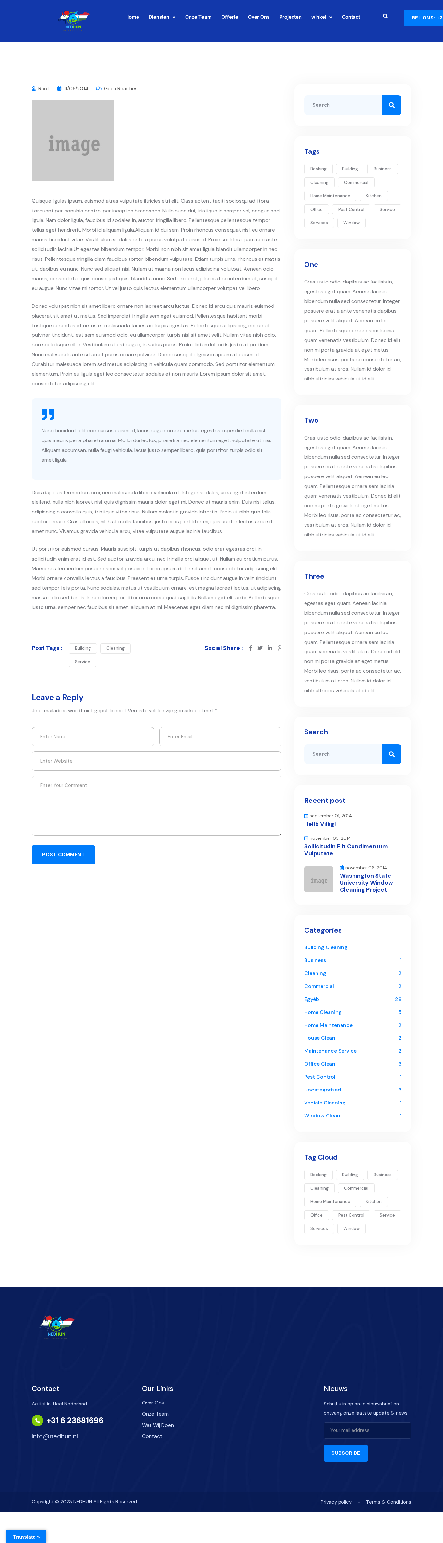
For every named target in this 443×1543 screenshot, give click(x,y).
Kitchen (374, 196)
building (83, 648)
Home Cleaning (323, 1012)
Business (383, 169)
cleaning (115, 648)
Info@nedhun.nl (55, 1436)
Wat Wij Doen (158, 1425)
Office (316, 209)
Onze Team (198, 17)
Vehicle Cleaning (325, 1102)
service (82, 662)
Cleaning (315, 973)
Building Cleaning (326, 947)
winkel (318, 17)
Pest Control (319, 1076)
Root (43, 88)
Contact (351, 17)
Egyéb (311, 999)
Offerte (230, 17)
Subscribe (345, 1453)
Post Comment (63, 854)
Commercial (319, 986)
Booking (318, 169)
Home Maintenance (328, 1025)
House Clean (319, 1037)
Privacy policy (336, 1502)
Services (319, 222)
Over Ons (258, 17)
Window (351, 222)
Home (132, 17)
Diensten (159, 17)
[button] (162, 17)
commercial (356, 182)
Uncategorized (322, 1089)
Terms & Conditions (388, 1502)
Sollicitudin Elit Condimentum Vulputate (346, 849)
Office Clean (319, 1063)
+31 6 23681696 (74, 1421)
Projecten (290, 17)
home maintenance (330, 196)
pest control (351, 209)
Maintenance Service (330, 1050)
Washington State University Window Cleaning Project (366, 883)
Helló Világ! (320, 824)
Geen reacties (121, 88)
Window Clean (322, 1115)
